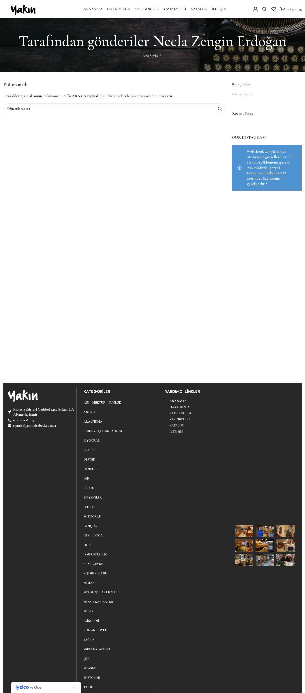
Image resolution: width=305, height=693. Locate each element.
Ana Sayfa (150, 55)
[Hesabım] (255, 9)
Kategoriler (180, 413)
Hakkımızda (180, 407)
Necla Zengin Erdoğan (219, 41)
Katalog (177, 425)
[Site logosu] (22, 8)
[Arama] (264, 9)
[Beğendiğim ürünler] (273, 9)
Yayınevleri (180, 419)
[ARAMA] (220, 108)
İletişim (176, 431)
